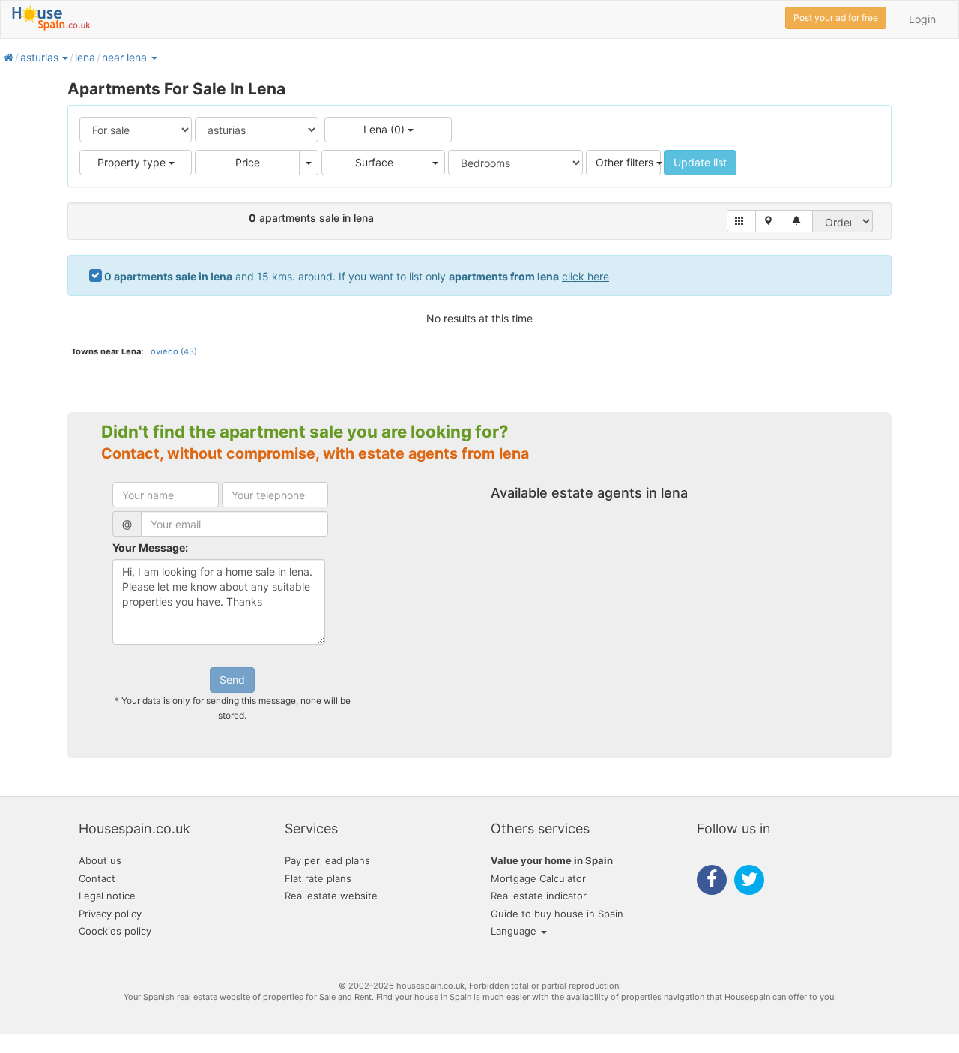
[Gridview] (741, 221)
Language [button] (515, 931)
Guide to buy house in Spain (557, 914)
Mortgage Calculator (538, 878)
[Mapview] (769, 221)
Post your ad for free (835, 17)
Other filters (626, 162)
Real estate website (331, 896)
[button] (64, 57)
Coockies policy (115, 931)
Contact (97, 878)
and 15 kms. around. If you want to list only (356, 276)
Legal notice (107, 896)
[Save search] (798, 221)
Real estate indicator (539, 896)
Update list (700, 162)
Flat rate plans (318, 878)
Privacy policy (110, 914)
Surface (374, 162)
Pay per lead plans (327, 860)
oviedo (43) (174, 351)
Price (247, 162)
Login (922, 19)
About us (100, 860)
